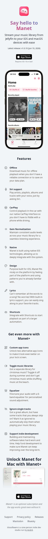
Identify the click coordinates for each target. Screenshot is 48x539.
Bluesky (31, 521)
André (30, 530)
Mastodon (18, 521)
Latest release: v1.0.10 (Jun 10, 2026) (24, 48)
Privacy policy (24, 516)
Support (8, 516)
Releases (39, 516)
